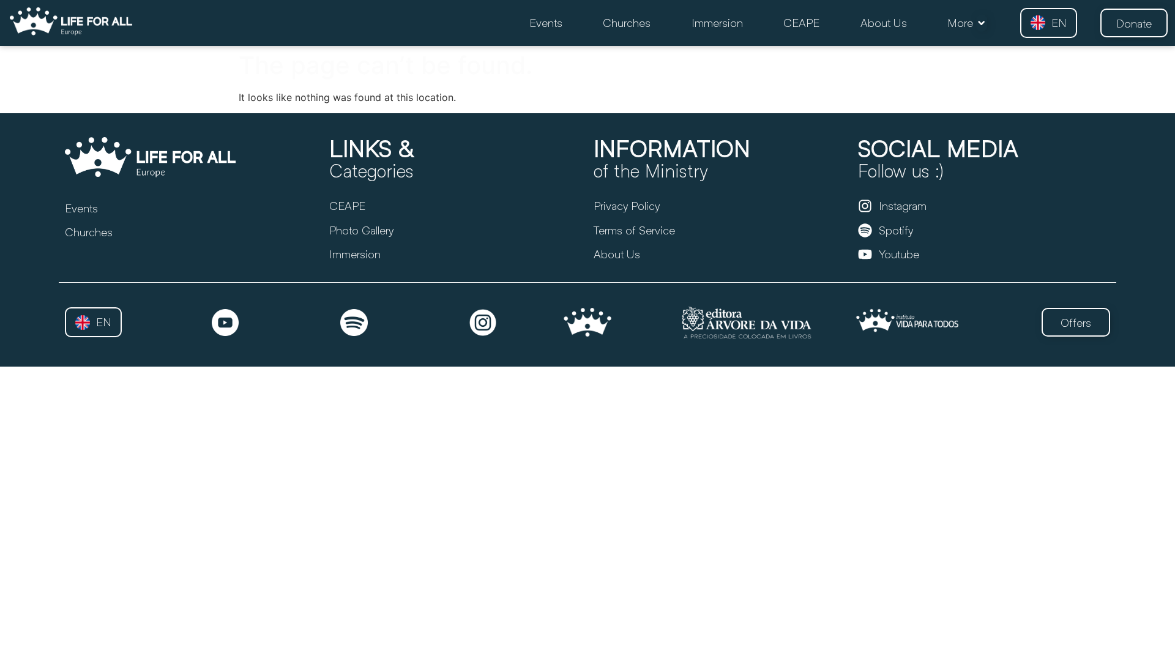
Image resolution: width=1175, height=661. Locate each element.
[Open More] (981, 23)
